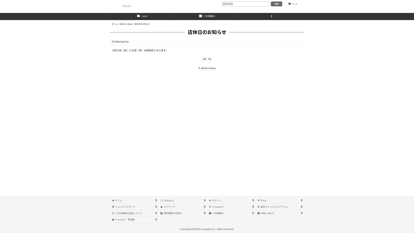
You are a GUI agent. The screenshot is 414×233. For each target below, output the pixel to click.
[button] (271, 16)
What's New (208, 68)
